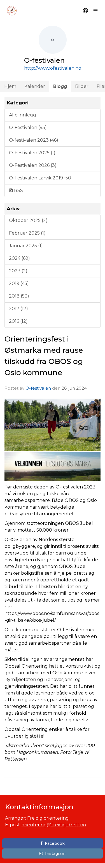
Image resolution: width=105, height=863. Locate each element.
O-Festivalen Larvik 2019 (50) (41, 178)
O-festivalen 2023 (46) (33, 140)
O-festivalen (38, 388)
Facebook (55, 843)
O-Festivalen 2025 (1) (32, 152)
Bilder (81, 86)
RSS (18, 190)
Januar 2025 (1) (26, 245)
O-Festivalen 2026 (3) (33, 165)
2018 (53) (19, 296)
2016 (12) (18, 321)
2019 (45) (19, 283)
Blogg (60, 86)
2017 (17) (18, 308)
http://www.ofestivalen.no (52, 68)
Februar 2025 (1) (27, 233)
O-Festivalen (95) (28, 127)
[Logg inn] (85, 11)
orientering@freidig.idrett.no (54, 824)
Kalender (34, 86)
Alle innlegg (22, 115)
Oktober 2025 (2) (28, 220)
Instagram (55, 853)
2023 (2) (18, 270)
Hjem (10, 86)
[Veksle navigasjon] (95, 11)
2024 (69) (19, 258)
